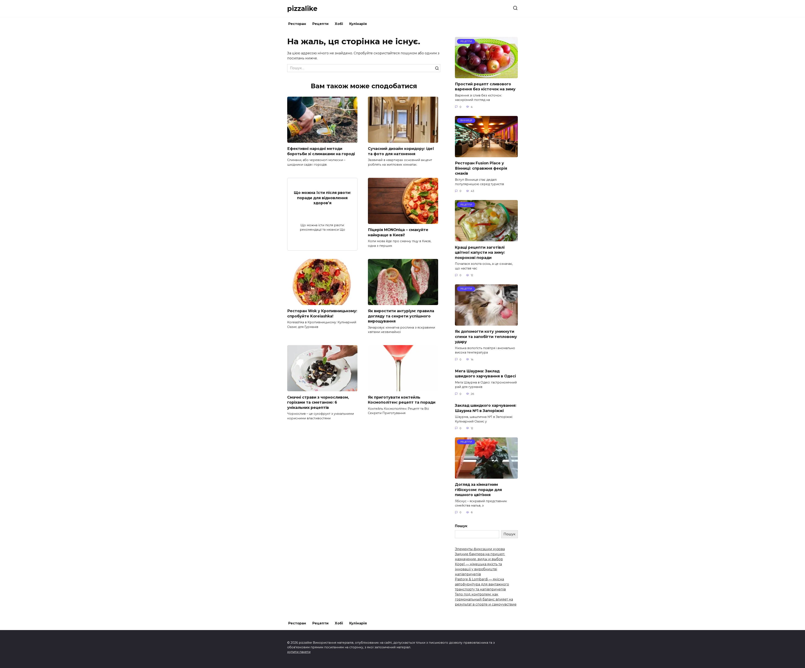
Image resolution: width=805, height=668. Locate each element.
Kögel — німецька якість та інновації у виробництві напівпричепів (478, 569)
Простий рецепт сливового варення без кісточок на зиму (485, 86)
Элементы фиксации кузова (480, 549)
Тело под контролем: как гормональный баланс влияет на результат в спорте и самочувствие (486, 599)
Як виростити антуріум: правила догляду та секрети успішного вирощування (401, 316)
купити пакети (298, 652)
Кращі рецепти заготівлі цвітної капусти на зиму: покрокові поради (480, 252)
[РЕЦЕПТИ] (486, 76)
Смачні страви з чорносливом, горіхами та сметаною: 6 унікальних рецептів (318, 402)
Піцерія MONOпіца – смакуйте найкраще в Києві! (398, 232)
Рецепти (320, 24)
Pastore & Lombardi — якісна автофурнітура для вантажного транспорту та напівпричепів (482, 584)
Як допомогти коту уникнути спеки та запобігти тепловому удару (486, 336)
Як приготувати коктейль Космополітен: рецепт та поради (401, 399)
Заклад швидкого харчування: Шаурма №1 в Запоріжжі (485, 408)
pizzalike (302, 8)
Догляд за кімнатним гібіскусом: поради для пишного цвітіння (478, 489)
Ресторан (297, 24)
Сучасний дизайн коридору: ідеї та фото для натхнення (401, 151)
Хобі (339, 24)
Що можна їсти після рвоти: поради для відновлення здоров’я (322, 197)
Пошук (461, 526)
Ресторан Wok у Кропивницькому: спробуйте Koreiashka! (322, 313)
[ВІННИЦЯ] (486, 155)
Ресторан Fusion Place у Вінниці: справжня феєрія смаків (481, 168)
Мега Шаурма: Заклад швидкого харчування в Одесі (485, 373)
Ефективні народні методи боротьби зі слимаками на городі (321, 151)
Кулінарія (358, 24)
